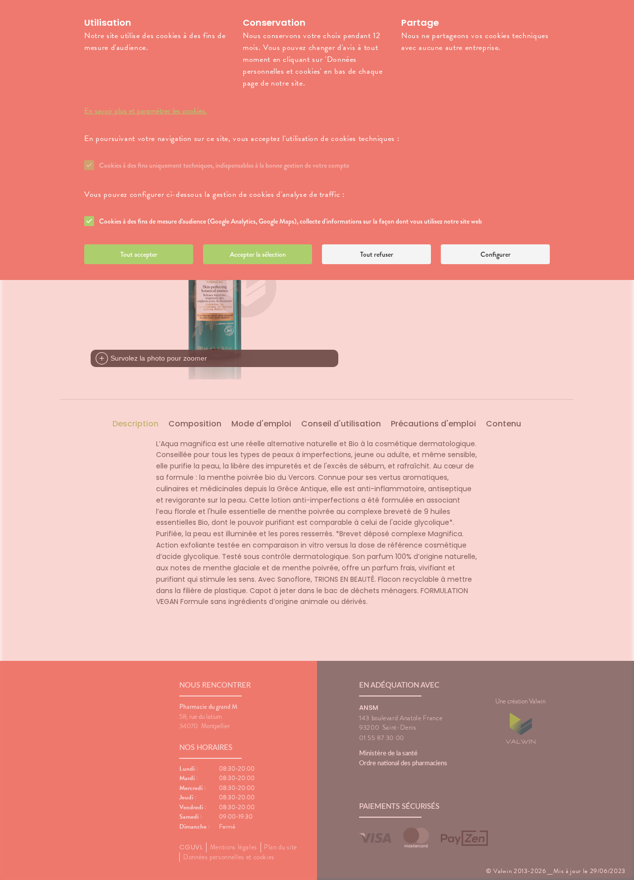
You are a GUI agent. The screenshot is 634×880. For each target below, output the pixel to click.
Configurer (495, 254)
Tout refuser (376, 254)
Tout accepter (139, 254)
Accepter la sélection (258, 254)
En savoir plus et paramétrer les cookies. (145, 111)
